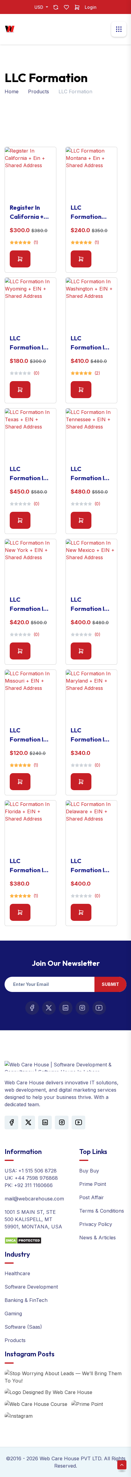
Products (38, 91)
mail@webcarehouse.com (34, 1199)
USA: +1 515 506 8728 (31, 1171)
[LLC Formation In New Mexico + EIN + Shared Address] (91, 564)
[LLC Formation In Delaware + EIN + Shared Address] (91, 826)
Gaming (13, 1313)
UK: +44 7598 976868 (31, 1178)
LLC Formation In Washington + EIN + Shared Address (90, 343)
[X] (49, 1008)
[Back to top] (121, 1464)
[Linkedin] (66, 1008)
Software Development (31, 1287)
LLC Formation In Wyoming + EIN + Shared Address (28, 343)
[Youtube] (99, 1008)
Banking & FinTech (26, 1300)
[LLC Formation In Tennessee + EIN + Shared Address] (91, 434)
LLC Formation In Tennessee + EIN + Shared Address (89, 474)
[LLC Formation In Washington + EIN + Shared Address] (91, 303)
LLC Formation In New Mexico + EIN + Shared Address (90, 604)
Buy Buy (89, 1171)
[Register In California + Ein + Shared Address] (30, 172)
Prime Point (92, 1184)
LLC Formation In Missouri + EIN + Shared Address (29, 735)
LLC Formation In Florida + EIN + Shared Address (30, 866)
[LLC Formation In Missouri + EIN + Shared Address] (30, 695)
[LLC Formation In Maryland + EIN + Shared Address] (91, 695)
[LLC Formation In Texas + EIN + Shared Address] (30, 434)
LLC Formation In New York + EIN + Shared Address (28, 604)
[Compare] (56, 7)
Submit (110, 984)
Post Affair (91, 1197)
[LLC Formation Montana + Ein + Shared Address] (91, 172)
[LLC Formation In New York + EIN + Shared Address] (30, 564)
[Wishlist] (66, 7)
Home (12, 91)
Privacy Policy (95, 1224)
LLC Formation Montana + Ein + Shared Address (91, 212)
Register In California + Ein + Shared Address (27, 212)
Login (91, 7)
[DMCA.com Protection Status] (23, 1240)
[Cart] (77, 7)
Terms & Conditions (101, 1211)
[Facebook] (32, 1008)
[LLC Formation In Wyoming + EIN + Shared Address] (30, 303)
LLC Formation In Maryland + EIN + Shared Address (89, 735)
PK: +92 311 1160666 (29, 1185)
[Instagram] (82, 1008)
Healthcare (17, 1273)
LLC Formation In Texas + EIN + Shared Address (28, 474)
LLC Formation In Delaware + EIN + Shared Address (89, 866)
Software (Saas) (23, 1327)
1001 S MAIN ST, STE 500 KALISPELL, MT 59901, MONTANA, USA (33, 1219)
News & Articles (97, 1237)
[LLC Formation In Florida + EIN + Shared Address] (30, 826)
